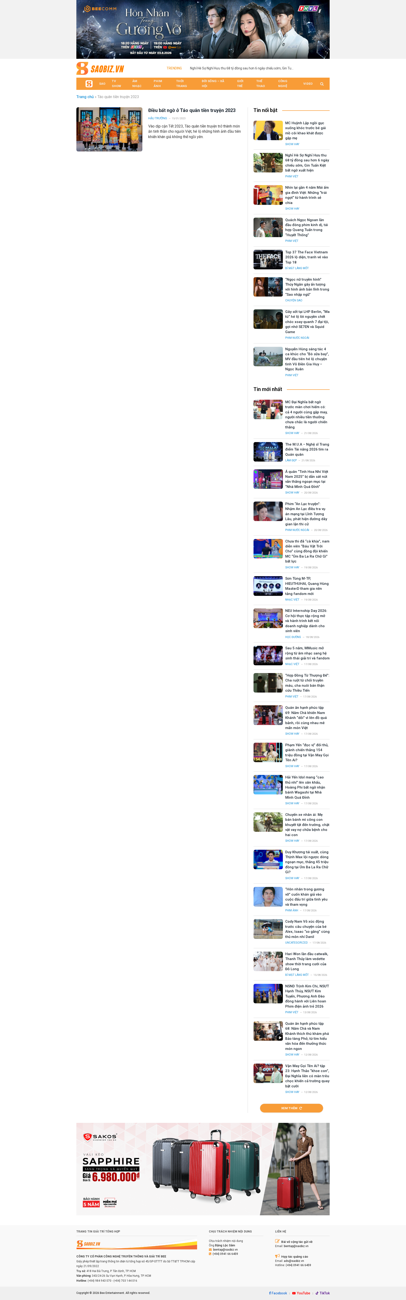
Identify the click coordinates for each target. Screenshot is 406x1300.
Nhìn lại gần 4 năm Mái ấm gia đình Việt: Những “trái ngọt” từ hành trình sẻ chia (307, 195)
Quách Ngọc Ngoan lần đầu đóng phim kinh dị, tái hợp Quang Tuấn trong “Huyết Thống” (306, 227)
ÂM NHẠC (136, 83)
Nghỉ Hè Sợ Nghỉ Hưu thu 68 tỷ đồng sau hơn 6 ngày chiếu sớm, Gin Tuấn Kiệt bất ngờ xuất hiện (243, 68)
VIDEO (307, 83)
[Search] (321, 84)
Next (323, 28)
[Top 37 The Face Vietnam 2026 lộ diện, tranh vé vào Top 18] (268, 259)
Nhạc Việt (292, 599)
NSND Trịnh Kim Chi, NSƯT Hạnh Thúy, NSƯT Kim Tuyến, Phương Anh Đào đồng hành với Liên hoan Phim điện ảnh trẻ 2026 (307, 996)
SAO (102, 83)
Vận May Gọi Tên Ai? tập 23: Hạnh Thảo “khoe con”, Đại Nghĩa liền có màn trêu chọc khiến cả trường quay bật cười (307, 1076)
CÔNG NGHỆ (282, 83)
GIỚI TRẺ (240, 83)
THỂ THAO (260, 83)
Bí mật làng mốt (297, 268)
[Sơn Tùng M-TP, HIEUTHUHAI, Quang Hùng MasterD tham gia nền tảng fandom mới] (268, 586)
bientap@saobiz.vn (225, 1249)
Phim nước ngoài (297, 337)
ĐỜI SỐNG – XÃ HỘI (213, 83)
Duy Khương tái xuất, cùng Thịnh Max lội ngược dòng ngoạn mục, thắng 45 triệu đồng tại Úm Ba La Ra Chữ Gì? (306, 862)
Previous (82, 28)
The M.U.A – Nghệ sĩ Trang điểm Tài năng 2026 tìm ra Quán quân (307, 449)
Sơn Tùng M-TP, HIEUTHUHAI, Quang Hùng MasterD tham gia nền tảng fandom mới (307, 586)
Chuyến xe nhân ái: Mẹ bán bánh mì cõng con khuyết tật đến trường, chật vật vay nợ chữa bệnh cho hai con (307, 825)
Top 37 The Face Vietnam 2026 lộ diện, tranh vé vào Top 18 (306, 257)
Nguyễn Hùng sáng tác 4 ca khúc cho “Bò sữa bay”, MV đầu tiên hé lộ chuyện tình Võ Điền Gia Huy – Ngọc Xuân (307, 359)
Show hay (292, 144)
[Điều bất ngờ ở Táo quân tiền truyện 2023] (109, 129)
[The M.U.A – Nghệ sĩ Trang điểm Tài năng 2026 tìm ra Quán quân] (268, 452)
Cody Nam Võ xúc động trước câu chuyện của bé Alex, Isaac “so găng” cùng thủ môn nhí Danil (307, 929)
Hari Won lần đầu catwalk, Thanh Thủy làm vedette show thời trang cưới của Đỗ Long (306, 961)
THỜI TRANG (181, 83)
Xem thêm (289, 1108)
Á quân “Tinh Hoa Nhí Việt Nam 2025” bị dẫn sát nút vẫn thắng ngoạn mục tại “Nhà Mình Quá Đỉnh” (306, 479)
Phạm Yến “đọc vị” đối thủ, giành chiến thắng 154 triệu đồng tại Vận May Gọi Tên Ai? (307, 752)
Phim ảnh (291, 910)
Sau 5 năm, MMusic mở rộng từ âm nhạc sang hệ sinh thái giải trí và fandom (307, 653)
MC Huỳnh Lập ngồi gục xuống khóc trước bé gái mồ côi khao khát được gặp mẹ (305, 130)
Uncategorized (296, 942)
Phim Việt (291, 176)
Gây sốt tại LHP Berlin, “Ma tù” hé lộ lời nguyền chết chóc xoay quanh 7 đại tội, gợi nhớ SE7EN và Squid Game (307, 322)
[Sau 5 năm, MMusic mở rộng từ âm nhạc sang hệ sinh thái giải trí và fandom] (268, 655)
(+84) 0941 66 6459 (225, 1254)
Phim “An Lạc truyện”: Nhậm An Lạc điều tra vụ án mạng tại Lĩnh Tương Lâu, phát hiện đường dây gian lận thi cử (306, 514)
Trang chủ (85, 97)
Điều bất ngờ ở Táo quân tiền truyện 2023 (191, 110)
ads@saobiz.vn (294, 1261)
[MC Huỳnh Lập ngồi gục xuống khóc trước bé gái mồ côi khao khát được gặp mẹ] (268, 130)
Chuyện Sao (293, 300)
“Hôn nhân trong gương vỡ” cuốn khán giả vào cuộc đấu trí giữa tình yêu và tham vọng (306, 896)
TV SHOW (116, 83)
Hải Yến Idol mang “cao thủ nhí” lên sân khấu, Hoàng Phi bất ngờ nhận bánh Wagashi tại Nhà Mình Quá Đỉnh (305, 787)
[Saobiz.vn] (100, 68)
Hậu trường (157, 118)
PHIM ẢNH (158, 83)
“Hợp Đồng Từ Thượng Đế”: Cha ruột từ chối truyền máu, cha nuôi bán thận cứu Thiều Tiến (307, 683)
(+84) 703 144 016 (125, 1280)
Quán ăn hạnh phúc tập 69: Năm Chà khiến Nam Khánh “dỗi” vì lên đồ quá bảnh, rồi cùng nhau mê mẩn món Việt (306, 718)
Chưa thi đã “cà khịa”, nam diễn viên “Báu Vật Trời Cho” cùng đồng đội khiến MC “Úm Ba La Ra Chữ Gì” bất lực (307, 551)
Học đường (293, 637)
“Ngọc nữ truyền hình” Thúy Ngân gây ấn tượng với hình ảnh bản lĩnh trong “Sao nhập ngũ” (307, 287)
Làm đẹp (291, 460)
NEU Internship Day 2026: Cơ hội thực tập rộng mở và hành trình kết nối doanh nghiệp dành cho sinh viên (306, 621)
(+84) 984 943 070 (99, 1280)
